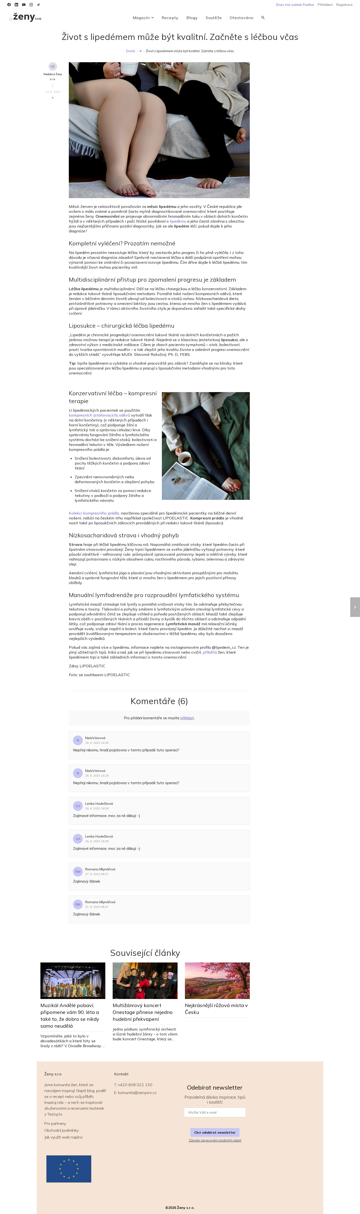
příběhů (210, 652)
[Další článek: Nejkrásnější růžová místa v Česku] (355, 607)
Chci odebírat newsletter (215, 1132)
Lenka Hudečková (99, 803)
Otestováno (241, 17)
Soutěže (214, 17)
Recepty (170, 17)
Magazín (141, 17)
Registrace (344, 5)
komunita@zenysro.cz (137, 1092)
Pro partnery (55, 1123)
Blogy (192, 17)
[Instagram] (31, 4)
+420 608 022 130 (135, 1084)
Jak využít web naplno (63, 1137)
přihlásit (187, 718)
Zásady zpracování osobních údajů (215, 1140)
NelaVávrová (95, 738)
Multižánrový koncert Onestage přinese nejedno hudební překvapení (143, 1012)
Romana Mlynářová (100, 869)
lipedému (178, 221)
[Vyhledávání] (263, 17)
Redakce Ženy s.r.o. (53, 76)
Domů (130, 51)
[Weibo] (38, 4)
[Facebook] (9, 4)
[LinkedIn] (16, 4)
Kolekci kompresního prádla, (94, 513)
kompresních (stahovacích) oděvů (99, 415)
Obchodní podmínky (61, 1130)
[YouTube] (23, 4)
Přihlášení (325, 5)
